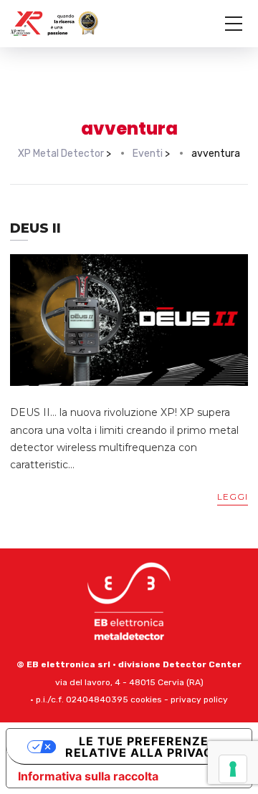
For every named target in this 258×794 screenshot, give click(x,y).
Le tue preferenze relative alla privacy (143, 747)
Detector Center (202, 664)
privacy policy (199, 699)
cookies (146, 699)
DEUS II (35, 228)
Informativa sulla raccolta (88, 776)
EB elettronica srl (68, 664)
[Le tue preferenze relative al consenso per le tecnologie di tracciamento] (233, 769)
